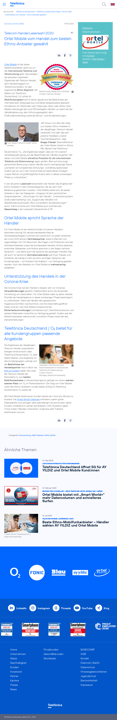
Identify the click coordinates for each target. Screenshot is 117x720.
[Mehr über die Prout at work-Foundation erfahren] (105, 629)
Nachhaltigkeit (18, 662)
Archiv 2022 (67, 11)
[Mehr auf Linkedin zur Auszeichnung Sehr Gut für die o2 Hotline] (54, 629)
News (13, 689)
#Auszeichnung (25, 435)
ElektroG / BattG (90, 662)
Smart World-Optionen (28, 399)
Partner (14, 676)
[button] (59, 55)
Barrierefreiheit (89, 680)
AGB (83, 654)
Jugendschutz (88, 676)
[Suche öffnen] (104, 4)
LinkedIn (21, 608)
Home (13, 649)
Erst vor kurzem (12, 370)
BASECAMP (88, 649)
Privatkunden (51, 649)
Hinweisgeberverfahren (94, 671)
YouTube (87, 608)
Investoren (16, 671)
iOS (105, 52)
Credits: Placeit (45, 373)
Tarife (85, 62)
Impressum (87, 685)
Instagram (44, 608)
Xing (106, 608)
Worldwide (50, 658)
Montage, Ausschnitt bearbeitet (52, 375)
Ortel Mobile (10, 64)
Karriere (14, 680)
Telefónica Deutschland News (49, 11)
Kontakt (85, 658)
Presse (14, 685)
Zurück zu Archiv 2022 (14, 23)
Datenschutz (88, 667)
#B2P (34, 435)
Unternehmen (18, 654)
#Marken (40, 435)
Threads (66, 608)
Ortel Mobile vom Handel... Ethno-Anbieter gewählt (25, 15)
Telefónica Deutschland (25, 11)
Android (90, 55)
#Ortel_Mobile (50, 435)
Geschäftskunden (53, 654)
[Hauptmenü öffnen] (4, 4)
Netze (13, 658)
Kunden (14, 667)
